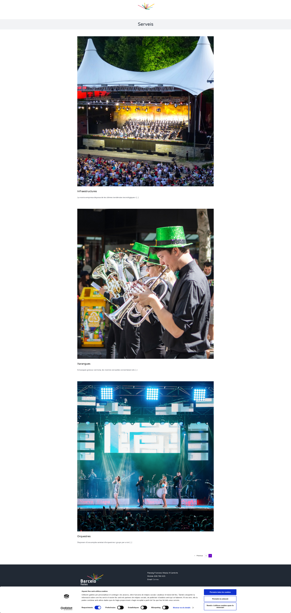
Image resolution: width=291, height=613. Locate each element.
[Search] (181, 9)
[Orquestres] (145, 456)
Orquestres (84, 536)
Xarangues (83, 363)
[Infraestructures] (145, 111)
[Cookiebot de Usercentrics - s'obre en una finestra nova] (67, 608)
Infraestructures (87, 191)
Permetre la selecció (220, 599)
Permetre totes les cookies (220, 592)
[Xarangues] (145, 284)
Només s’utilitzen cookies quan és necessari (220, 606)
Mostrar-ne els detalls (181, 608)
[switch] (120, 607)
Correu (156, 579)
